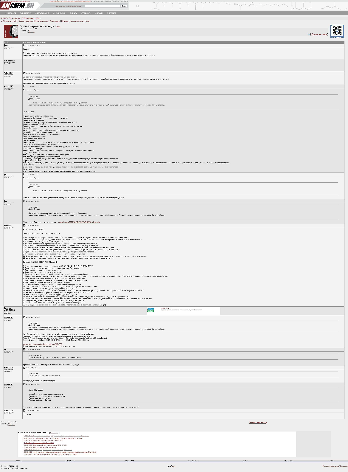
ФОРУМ (331, 461)
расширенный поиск (74, 6)
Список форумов (26, 21)
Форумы (99, 13)
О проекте (111, 13)
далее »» (31, 32)
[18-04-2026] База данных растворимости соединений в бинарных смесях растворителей (53, 438)
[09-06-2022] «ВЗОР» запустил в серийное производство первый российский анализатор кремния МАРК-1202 (60, 452)
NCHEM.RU (6, 18)
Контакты (344, 466)
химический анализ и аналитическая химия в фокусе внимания (70, 1)
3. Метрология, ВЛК (30, 18)
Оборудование (42, 13)
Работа (73, 13)
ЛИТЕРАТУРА (129, 461)
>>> (58, 26)
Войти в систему (41, 21)
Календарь (86, 13)
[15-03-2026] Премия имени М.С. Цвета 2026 (39, 443)
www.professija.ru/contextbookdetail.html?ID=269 (42, 344)
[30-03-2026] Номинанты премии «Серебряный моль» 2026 (43, 440)
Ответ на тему (319, 34)
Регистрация (55, 21)
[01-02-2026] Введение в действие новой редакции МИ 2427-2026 (45, 445)
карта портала (60, 6)
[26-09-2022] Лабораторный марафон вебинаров (40, 447)
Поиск (87, 21)
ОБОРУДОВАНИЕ (193, 461)
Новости (11, 13)
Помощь (64, 21)
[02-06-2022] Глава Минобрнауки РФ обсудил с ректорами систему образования (50, 454)
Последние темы (76, 21)
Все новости (54, 433)
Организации (59, 13)
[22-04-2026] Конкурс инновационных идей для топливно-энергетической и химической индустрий (56, 436)
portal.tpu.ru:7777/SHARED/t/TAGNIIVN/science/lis (79, 222)
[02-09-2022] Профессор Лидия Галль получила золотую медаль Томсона (48, 450)
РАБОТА (245, 461)
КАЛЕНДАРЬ (288, 461)
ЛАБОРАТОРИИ (69, 461)
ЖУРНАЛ (19, 461)
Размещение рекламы (331, 466)
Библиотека (25, 13)
